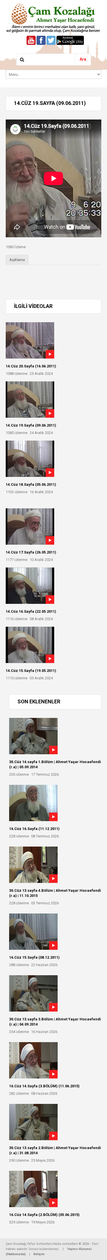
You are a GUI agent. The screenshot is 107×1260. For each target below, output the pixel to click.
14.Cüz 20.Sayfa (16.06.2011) (31, 366)
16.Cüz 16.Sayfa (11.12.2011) (34, 829)
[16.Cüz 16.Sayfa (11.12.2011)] (33, 803)
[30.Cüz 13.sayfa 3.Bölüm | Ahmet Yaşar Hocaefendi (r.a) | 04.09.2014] (33, 993)
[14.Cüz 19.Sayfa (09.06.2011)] (30, 399)
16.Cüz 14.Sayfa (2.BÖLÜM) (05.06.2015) (44, 1215)
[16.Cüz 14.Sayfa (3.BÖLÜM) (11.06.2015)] (33, 1060)
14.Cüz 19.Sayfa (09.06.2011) (31, 425)
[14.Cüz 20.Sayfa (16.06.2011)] (30, 340)
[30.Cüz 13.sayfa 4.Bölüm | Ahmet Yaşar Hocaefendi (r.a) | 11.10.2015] (33, 865)
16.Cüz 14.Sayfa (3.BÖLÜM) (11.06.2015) (44, 1086)
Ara (83, 59)
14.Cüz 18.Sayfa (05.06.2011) (31, 484)
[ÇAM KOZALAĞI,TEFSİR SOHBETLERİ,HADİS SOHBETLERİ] (53, 17)
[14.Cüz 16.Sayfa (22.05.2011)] (30, 586)
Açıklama (17, 260)
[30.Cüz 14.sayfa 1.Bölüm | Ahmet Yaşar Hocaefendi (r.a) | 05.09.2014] (33, 736)
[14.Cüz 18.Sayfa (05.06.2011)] (30, 459)
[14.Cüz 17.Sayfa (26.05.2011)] (30, 526)
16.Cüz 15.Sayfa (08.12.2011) (34, 957)
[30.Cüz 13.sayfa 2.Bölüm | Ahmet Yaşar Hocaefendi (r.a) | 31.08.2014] (33, 1122)
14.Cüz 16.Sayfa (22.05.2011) (31, 611)
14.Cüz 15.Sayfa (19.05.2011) (31, 670)
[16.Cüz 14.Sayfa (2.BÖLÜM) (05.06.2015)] (33, 1189)
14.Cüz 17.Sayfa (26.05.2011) (31, 552)
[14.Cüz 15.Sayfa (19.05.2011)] (30, 645)
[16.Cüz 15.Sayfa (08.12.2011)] (33, 931)
